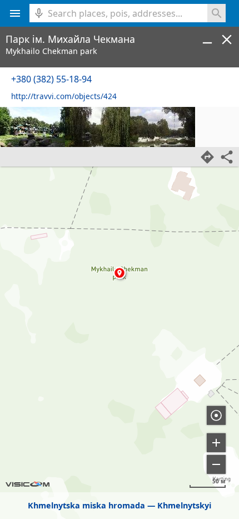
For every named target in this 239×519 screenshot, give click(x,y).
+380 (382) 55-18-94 (51, 79)
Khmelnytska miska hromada (86, 505)
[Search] (216, 13)
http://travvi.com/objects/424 (64, 96)
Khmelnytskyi (184, 505)
